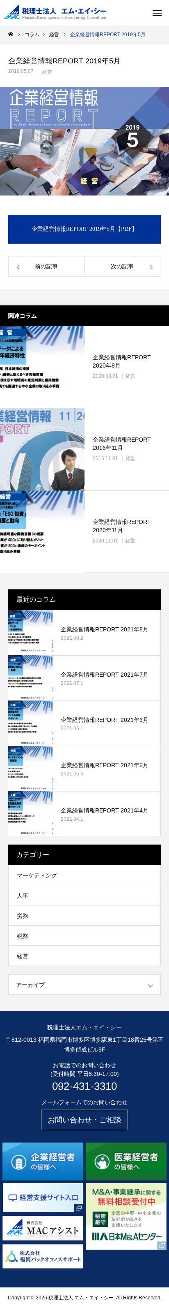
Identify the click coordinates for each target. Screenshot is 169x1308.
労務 (22, 915)
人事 (22, 895)
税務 (22, 936)
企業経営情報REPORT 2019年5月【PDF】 (84, 229)
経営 (47, 72)
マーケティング (37, 875)
